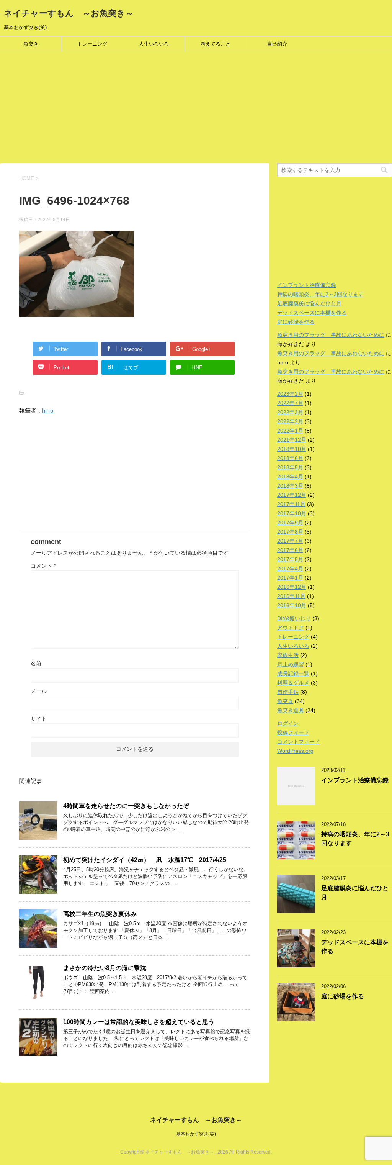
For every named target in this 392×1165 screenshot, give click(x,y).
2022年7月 (290, 403)
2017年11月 (291, 504)
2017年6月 (290, 550)
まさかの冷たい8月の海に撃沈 (104, 968)
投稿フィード (293, 732)
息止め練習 (290, 664)
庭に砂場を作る (296, 322)
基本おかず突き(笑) (196, 1134)
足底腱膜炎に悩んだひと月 (309, 303)
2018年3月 (290, 486)
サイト (39, 719)
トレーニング (92, 44)
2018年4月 (290, 477)
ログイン (288, 723)
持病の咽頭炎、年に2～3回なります (320, 294)
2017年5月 (290, 559)
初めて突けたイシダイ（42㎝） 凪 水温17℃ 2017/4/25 (144, 860)
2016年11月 (291, 596)
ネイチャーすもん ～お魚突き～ (69, 13)
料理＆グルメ (293, 683)
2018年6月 (290, 458)
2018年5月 (290, 467)
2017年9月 (290, 522)
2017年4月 (290, 568)
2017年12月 (291, 495)
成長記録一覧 (293, 673)
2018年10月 (291, 449)
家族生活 (288, 655)
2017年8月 (290, 532)
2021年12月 (291, 440)
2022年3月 (290, 412)
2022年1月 (290, 431)
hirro (47, 410)
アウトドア (290, 627)
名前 (36, 663)
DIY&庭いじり (294, 618)
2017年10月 (291, 513)
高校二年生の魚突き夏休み (100, 914)
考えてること (215, 44)
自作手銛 (288, 692)
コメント (43, 566)
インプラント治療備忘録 (306, 285)
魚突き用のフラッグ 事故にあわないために (330, 335)
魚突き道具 (290, 710)
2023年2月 (290, 394)
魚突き (30, 44)
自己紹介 (277, 44)
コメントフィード (298, 742)
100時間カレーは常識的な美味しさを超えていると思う (138, 1022)
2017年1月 (290, 578)
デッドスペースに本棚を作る (312, 313)
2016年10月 (291, 605)
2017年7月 (290, 541)
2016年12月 (291, 587)
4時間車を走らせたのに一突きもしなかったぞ (126, 806)
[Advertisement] (196, 109)
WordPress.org (295, 751)
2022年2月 (290, 421)
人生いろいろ (154, 44)
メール (39, 691)
